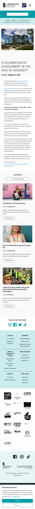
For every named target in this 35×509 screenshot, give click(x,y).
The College (10, 377)
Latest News (25, 355)
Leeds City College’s (22, 81)
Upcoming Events (24, 357)
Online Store (25, 382)
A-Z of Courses (10, 339)
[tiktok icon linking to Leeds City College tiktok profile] (25, 324)
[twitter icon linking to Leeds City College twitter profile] (20, 324)
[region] (17, 497)
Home (8, 20)
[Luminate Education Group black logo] (25, 467)
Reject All (17, 505)
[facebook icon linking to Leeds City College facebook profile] (15, 324)
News (14, 20)
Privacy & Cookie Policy (14, 496)
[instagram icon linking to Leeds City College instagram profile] (10, 324)
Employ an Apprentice (10, 368)
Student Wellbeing (25, 339)
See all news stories (17, 179)
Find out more (9, 218)
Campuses (25, 380)
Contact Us (25, 377)
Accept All (17, 501)
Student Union (25, 341)
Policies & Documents (10, 380)
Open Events (25, 360)
